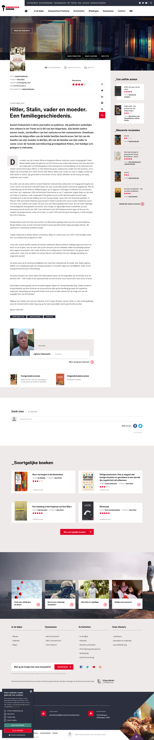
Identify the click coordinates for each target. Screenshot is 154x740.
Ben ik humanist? (52, 636)
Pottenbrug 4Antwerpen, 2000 (103, 716)
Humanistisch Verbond (58, 11)
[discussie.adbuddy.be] (77, 421)
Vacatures (85, 3)
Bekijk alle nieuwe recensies (129, 204)
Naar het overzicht (22, 31)
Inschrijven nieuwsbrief (97, 3)
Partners (74, 3)
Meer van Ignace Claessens (79, 362)
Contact (121, 11)
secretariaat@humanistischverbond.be (64, 715)
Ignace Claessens (28, 89)
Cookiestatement (45, 733)
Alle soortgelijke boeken (75, 532)
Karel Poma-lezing (87, 657)
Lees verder (16, 707)
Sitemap (55, 733)
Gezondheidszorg (120, 645)
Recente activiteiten (87, 645)
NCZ (68, 3)
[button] (17, 735)
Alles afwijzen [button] (17, 730)
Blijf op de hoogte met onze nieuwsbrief (41, 667)
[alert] (18, 713)
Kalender (16, 640)
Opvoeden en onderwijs (122, 640)
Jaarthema (117, 636)
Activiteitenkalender (46, 3)
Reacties (91, 68)
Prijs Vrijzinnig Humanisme (90, 649)
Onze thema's (51, 645)
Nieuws (15, 636)
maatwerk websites (33, 737)
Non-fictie (20, 79)
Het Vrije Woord (32, 3)
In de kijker (39, 11)
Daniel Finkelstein (21, 76)
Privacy (36, 733)
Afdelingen (94, 11)
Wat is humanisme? (53, 640)
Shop (79, 3)
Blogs (15, 645)
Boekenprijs (84, 653)
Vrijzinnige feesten (60, 3)
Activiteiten (78, 11)
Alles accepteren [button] (17, 725)
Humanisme (108, 11)
